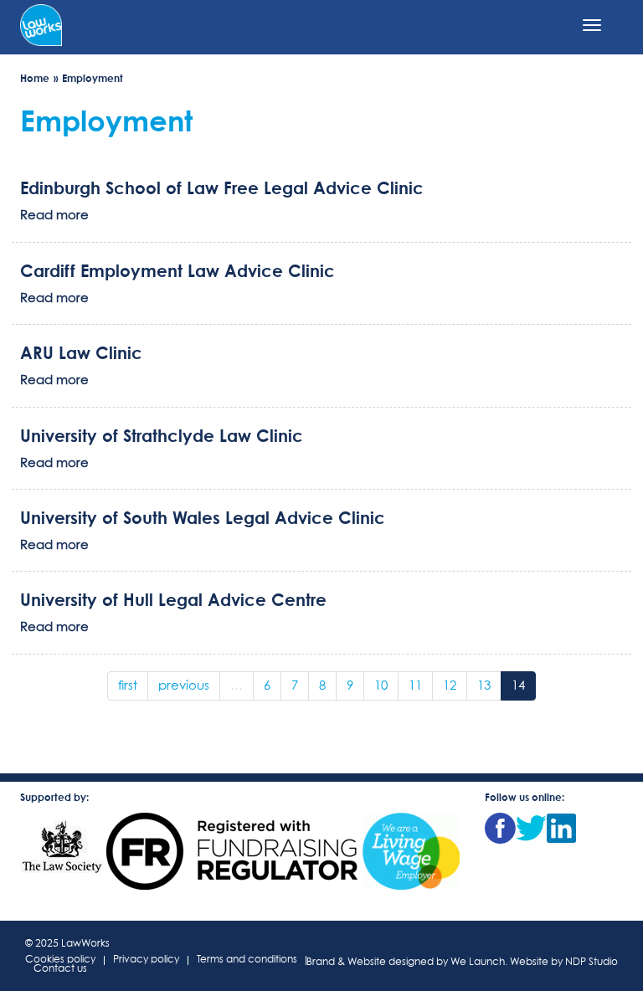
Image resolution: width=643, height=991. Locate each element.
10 (381, 686)
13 (484, 686)
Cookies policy (60, 960)
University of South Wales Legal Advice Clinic (202, 517)
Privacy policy (146, 960)
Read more (54, 215)
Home (34, 78)
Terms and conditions (247, 960)
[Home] (41, 23)
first (127, 686)
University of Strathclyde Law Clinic (161, 435)
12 (449, 686)
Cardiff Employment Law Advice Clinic (177, 270)
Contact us (60, 969)
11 (415, 686)
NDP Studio (591, 963)
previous (183, 686)
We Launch (477, 963)
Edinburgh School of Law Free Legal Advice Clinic (222, 187)
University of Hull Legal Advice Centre (173, 599)
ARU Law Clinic (81, 352)
